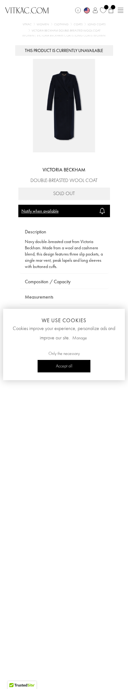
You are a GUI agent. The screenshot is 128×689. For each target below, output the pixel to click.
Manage (79, 338)
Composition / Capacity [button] (48, 281)
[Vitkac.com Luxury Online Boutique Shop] (27, 9)
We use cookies (64, 320)
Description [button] (35, 231)
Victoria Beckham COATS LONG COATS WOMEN (71, 35)
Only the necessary (64, 354)
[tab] (64, 232)
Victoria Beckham (64, 169)
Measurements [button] (39, 297)
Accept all (64, 366)
